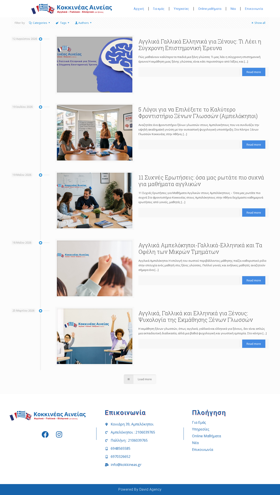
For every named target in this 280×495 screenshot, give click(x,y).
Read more (254, 72)
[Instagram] (59, 434)
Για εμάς (158, 8)
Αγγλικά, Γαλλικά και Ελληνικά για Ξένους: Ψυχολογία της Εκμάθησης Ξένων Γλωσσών (195, 316)
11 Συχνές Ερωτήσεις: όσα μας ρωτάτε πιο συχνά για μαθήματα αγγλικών (201, 181)
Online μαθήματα (209, 8)
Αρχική (139, 8)
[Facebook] (45, 434)
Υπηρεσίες (181, 8)
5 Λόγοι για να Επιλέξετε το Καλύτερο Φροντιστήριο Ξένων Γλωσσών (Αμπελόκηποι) (198, 113)
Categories (40, 23)
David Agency (150, 489)
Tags (63, 23)
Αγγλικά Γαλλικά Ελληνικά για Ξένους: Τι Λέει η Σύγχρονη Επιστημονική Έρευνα (199, 45)
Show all (259, 23)
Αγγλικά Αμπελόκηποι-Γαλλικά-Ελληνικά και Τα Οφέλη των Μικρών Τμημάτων (200, 248)
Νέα (233, 8)
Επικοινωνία (254, 8)
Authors (83, 23)
